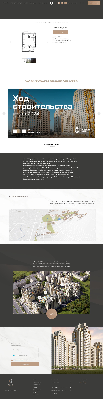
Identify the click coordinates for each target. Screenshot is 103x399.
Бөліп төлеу (36, 395)
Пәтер (44, 22)
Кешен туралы (37, 382)
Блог (34, 392)
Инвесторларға (37, 389)
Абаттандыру (36, 384)
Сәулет (35, 387)
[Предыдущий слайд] (10, 42)
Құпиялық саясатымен (19, 359)
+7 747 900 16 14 (72, 3)
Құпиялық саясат (11, 390)
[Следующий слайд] (47, 42)
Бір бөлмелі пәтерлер (53, 22)
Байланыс (54, 393)
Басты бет (38, 22)
